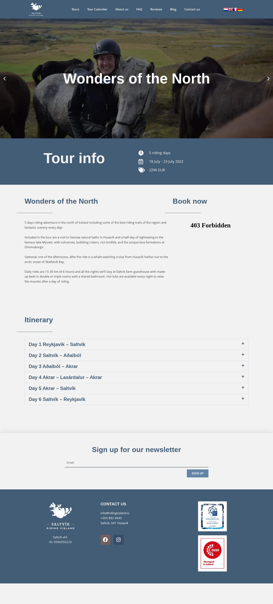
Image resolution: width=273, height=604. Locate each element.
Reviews (156, 9)
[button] (4, 78)
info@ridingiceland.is (115, 513)
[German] (240, 9)
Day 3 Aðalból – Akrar (53, 366)
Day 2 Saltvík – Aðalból (55, 355)
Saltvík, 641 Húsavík (114, 523)
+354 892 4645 (111, 518)
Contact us (192, 9)
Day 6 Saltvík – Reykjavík (57, 399)
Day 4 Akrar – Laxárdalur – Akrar (65, 377)
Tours (75, 9)
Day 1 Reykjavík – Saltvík (57, 344)
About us (121, 9)
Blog (173, 9)
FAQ (139, 9)
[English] (230, 9)
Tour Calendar (97, 9)
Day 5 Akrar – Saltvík (52, 388)
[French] (235, 9)
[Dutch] (225, 9)
